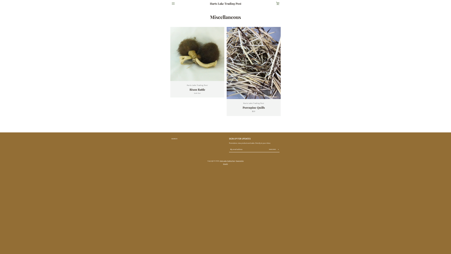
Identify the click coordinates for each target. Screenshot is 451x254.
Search (174, 139)
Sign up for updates (240, 139)
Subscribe (272, 149)
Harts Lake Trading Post (225, 3)
